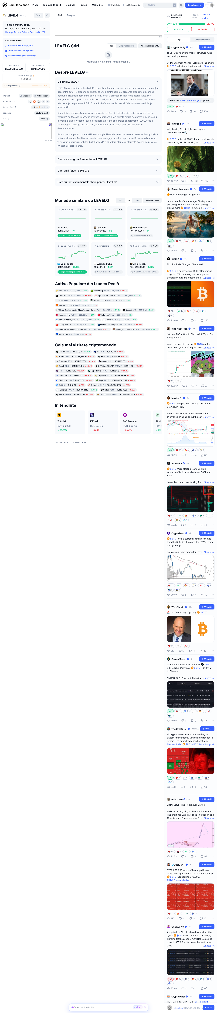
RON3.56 (71, 385)
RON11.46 (120, 366)
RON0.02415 (78, 390)
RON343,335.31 (77, 356)
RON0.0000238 (110, 385)
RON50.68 (75, 380)
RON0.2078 (74, 352)
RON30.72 (110, 352)
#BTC (179, 744)
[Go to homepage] (16, 5)
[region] (69, 5)
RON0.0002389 (121, 394)
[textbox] (188, 1008)
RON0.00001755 (117, 380)
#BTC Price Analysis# (203, 744)
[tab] (111, 46)
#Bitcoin (171, 744)
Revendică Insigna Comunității (22, 55)
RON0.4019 (71, 371)
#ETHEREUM (201, 1002)
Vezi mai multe (206, 16)
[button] (99, 5)
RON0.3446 (76, 394)
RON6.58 (114, 356)
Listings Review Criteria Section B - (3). (25, 32)
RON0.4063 (116, 375)
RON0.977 (75, 375)
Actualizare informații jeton (20, 45)
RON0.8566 (119, 390)
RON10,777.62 (77, 361)
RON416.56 (117, 361)
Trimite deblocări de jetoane (21, 50)
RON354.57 (109, 371)
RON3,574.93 (75, 366)
